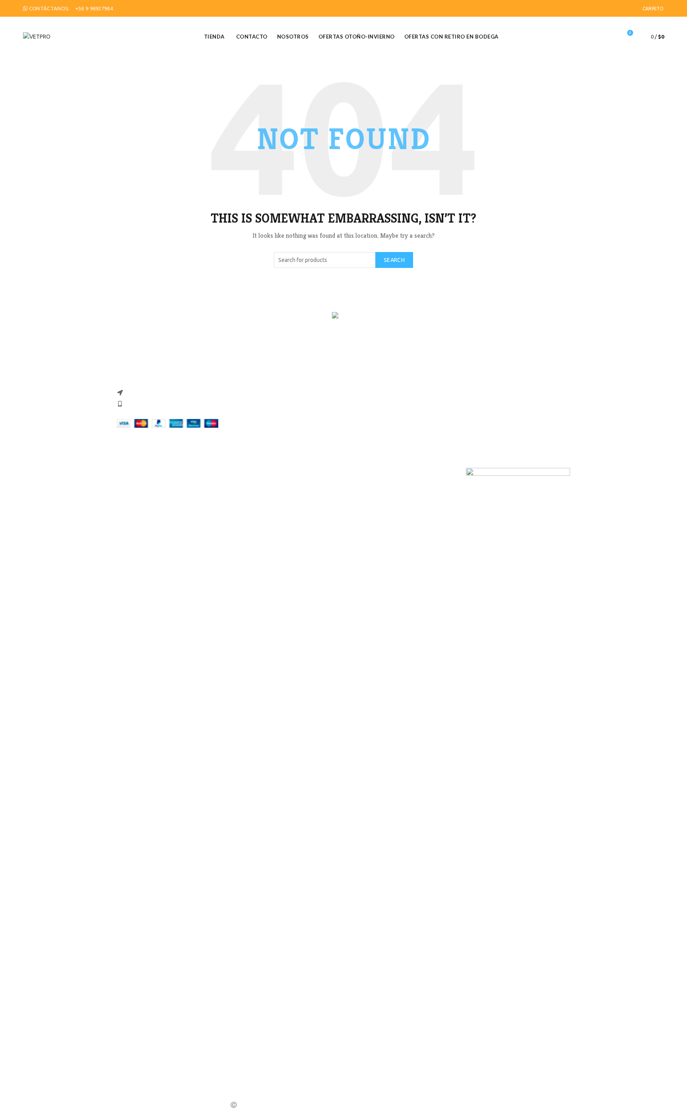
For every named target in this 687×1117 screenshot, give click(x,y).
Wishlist (630, 33)
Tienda (214, 36)
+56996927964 (258, 472)
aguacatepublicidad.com (452, 1104)
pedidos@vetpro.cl (256, 481)
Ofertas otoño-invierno (356, 36)
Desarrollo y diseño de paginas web (377, 1104)
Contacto (252, 36)
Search (394, 260)
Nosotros (293, 36)
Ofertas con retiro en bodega (451, 36)
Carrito (653, 8)
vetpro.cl (366, 472)
